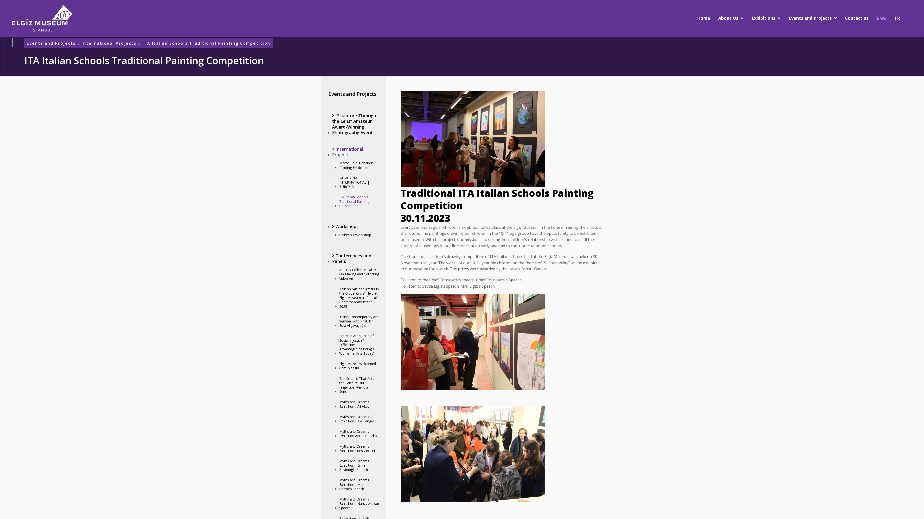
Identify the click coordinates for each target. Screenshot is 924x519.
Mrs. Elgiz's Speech (478, 286)
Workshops (346, 226)
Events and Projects (51, 43)
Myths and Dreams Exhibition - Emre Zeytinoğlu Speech (354, 465)
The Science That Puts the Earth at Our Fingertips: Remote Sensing (356, 385)
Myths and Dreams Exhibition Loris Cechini (357, 448)
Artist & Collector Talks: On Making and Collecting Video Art (359, 274)
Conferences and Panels (351, 258)
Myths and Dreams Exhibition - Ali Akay (354, 404)
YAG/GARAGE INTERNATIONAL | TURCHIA (354, 182)
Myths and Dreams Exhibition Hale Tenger (356, 418)
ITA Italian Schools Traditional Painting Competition (354, 201)
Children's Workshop (355, 235)
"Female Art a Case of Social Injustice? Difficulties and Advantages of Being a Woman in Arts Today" (357, 345)
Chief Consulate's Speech (499, 280)
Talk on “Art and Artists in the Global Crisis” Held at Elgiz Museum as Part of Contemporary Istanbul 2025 (359, 298)
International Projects (109, 43)
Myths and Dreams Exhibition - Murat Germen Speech (354, 484)
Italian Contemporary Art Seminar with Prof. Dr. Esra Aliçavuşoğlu (358, 321)
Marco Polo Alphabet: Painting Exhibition (356, 165)
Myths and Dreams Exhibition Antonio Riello (358, 433)
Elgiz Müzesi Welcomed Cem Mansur (357, 365)
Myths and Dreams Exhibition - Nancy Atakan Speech (359, 503)
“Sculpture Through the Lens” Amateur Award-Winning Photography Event (354, 124)
